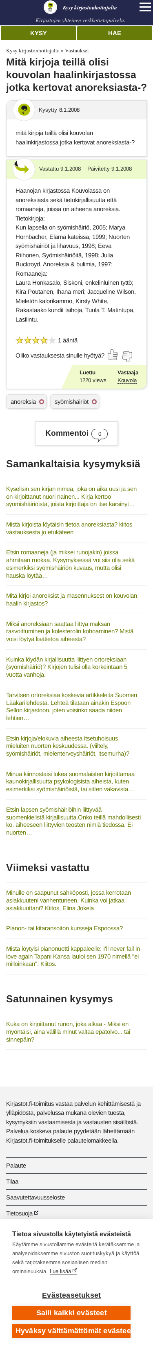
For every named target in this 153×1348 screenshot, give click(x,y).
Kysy (38, 32)
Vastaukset (77, 50)
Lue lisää (60, 1271)
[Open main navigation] (145, 7)
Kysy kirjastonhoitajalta (33, 50)
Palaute (16, 1165)
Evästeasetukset (71, 1295)
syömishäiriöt (72, 401)
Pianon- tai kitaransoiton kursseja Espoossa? (64, 928)
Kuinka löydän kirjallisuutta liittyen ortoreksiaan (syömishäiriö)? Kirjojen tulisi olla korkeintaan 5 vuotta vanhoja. (66, 667)
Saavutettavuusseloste (35, 1197)
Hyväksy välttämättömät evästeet (73, 1331)
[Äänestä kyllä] (113, 354)
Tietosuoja (19, 1213)
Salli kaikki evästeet (71, 1313)
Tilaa (12, 1181)
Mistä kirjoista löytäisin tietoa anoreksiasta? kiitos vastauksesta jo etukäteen (69, 528)
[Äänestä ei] (127, 356)
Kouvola (127, 380)
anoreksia (23, 401)
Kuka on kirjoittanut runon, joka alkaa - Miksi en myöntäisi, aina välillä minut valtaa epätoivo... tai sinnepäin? (68, 1031)
